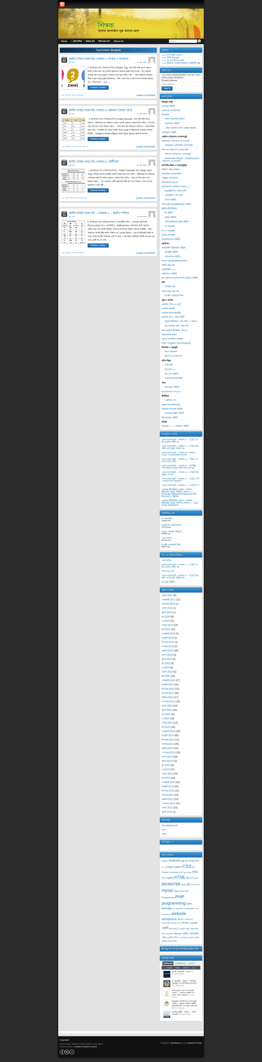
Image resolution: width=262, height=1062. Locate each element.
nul (76, 95)
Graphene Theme (194, 1043)
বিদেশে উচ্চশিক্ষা (171, 351)
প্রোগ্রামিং (194, 933)
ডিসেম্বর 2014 (168, 688)
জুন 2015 (166, 663)
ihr (77, 146)
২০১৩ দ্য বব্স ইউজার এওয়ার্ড (173, 60)
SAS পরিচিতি (170, 217)
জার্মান (80, 253)
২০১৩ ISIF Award (170, 57)
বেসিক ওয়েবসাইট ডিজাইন (175, 119)
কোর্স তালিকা (166, 560)
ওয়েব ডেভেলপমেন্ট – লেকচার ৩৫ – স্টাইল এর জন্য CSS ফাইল (179, 460)
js (188, 884)
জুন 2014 (166, 714)
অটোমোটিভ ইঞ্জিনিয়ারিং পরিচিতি (174, 247)
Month (186, 968)
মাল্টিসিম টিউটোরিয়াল (169, 208)
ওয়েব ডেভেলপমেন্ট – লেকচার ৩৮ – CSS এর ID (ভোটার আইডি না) (180, 440)
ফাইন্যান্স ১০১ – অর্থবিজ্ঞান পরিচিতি (175, 426)
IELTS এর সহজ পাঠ (173, 356)
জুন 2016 (166, 616)
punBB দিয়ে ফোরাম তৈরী (175, 190)
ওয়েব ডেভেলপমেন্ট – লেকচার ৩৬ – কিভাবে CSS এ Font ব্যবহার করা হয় (178, 453)
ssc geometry (178, 908)
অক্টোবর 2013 (167, 748)
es (75, 146)
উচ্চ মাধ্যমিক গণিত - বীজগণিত (176, 325)
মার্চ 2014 (166, 727)
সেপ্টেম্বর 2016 (168, 604)
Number (81, 95)
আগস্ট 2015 (167, 655)
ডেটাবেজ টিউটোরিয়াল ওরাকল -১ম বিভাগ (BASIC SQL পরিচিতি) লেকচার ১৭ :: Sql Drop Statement (180, 502)
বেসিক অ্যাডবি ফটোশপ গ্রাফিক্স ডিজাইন (180, 128)
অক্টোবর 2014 (167, 697)
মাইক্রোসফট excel (170, 182)
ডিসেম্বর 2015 (168, 642)
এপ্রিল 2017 (167, 595)
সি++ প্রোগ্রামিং (168, 230)
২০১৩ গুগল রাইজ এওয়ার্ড (171, 55)
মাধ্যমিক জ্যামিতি (168, 308)
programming (174, 903)
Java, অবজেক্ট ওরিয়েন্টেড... (173, 531)
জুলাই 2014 (167, 710)
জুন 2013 (166, 765)
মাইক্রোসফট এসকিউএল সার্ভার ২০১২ (176, 186)
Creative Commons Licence (85, 1047)
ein (73, 95)
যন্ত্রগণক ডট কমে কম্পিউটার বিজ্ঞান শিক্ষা (181, 948)
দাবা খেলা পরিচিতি (171, 374)
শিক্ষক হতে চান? (168, 571)
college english (173, 867)
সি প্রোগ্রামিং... (168, 518)
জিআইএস (176, 929)
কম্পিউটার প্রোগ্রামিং (189, 923)
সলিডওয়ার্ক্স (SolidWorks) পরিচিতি (176, 204)
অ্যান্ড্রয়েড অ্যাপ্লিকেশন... (172, 525)
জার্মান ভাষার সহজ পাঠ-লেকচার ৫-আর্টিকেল (94, 161)
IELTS (189, 877)
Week (177, 968)
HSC (195, 872)
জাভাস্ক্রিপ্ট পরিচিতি (169, 132)
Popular (167, 963)
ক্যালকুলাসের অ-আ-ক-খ (171, 391)
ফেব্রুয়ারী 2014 (168, 731)
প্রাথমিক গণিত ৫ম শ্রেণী (171, 304)
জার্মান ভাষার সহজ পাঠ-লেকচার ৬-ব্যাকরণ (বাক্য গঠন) (100, 110)
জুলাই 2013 (167, 761)
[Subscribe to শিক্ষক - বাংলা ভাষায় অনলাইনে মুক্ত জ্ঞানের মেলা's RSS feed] (62, 4)
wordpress (169, 919)
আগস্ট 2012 (167, 807)
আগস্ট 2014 (167, 705)
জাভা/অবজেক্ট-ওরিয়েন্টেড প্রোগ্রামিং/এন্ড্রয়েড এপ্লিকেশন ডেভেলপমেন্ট (180, 159)
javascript (171, 883)
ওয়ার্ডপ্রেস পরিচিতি (172, 123)
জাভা (170, 929)
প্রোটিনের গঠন (170, 400)
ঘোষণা (164, 834)
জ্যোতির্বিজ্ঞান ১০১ (169, 269)
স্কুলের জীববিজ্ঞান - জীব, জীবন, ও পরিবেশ (181, 321)
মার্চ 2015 (166, 676)
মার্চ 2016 (166, 629)
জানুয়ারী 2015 (168, 684)
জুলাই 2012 (167, 812)
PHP (179, 896)
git (185, 872)
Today (169, 968)
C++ (163, 867)
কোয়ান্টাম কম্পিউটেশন (170, 178)
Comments (180, 963)
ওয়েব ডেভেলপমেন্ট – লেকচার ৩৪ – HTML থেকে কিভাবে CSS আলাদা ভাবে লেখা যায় (179, 466)
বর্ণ (83, 253)
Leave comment (145, 95)
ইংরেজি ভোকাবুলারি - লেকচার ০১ (182, 971)
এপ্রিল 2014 (167, 722)
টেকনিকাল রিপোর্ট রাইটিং (174, 378)
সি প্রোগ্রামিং (170, 226)
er (72, 146)
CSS (186, 866)
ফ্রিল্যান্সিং (166, 114)
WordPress (175, 1043)
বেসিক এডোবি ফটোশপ (170, 937)
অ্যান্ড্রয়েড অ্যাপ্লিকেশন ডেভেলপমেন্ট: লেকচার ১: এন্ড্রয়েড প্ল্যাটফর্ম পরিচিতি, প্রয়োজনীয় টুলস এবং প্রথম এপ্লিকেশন (184, 1003)
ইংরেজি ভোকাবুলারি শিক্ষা (174, 295)
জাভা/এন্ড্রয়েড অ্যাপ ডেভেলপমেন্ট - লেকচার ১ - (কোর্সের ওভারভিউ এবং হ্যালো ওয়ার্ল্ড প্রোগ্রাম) (183, 992)
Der (75, 198)
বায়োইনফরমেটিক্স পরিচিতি (174, 413)
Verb (83, 146)
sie (80, 146)
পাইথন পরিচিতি (170, 199)
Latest (191, 963)
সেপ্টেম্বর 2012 (168, 803)
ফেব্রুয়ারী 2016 (168, 633)
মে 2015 (166, 667)
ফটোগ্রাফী (169, 364)
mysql (167, 890)
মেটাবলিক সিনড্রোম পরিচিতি (172, 409)
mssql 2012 (195, 885)
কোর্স (73, 62)
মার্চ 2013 (166, 778)
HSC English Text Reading (176, 343)
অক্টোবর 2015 (167, 650)
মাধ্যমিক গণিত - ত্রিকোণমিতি (173, 317)
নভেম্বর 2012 (168, 795)
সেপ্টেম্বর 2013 (168, 752)
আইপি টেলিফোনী (168, 265)
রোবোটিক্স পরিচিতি (171, 252)
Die (85, 198)
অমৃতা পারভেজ (143, 62)
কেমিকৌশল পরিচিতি (169, 273)
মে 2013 (166, 769)
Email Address (169, 80)
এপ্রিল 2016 (167, 625)
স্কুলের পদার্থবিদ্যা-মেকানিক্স (172, 339)
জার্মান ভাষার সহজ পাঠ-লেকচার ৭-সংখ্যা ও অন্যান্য (98, 58)
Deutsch (68, 95)
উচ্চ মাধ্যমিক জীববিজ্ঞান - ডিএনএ (174, 330)
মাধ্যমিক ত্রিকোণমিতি (169, 941)
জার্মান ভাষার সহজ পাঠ (170, 291)
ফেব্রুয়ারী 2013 (168, 782)
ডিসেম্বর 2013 (168, 739)
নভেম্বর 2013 (168, 744)
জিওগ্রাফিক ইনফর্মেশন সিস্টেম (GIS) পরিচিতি (180, 278)
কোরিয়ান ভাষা (170, 286)
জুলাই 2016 (167, 612)
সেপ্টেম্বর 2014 (168, 701)
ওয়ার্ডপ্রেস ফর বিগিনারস (171, 110)
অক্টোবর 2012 (167, 799)
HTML (180, 877)
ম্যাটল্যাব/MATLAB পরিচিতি (177, 221)
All (193, 968)
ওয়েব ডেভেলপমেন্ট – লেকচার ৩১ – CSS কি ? (180, 485)
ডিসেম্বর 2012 (168, 790)
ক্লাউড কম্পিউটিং (168, 235)
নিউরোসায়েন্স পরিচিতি (170, 417)
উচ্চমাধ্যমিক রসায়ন (169, 334)
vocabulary (189, 908)
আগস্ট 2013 (167, 756)
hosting (188, 872)
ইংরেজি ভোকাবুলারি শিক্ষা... (172, 544)
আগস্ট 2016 (167, 608)
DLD (194, 867)
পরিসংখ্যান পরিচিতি (172, 387)
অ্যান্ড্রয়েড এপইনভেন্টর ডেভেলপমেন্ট (179, 145)
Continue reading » (98, 87)
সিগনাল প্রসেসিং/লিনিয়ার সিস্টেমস (175, 261)
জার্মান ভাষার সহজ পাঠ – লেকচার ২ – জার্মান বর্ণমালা (99, 212)
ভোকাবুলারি (183, 937)
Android (174, 860)
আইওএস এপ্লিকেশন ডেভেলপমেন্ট (175, 149)
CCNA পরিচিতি (168, 106)
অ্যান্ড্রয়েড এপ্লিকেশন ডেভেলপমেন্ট (175, 140)
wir (87, 146)
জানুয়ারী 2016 (168, 638)
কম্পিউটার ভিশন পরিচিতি (171, 239)
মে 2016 (166, 621)
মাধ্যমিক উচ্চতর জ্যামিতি (171, 312)
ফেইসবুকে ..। (168, 842)
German (74, 253)
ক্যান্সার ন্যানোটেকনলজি (171, 404)
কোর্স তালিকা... (167, 538)
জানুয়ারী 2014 (168, 735)
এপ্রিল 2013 (167, 773)
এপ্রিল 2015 (167, 671)
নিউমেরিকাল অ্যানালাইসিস (172, 173)
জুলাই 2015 (167, 659)
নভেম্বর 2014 (168, 693)
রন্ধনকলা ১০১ (170, 369)
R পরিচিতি (169, 212)
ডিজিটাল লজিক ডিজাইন (171, 169)
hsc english (168, 878)
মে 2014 (166, 718)
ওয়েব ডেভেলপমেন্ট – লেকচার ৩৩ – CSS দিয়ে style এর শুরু (180, 473)
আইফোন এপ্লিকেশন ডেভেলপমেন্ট (178, 154)
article (67, 198)
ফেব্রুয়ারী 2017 (168, 599)
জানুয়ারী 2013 (168, 786)
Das (72, 198)
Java (196, 878)
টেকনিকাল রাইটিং (185, 929)
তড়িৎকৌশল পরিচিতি (172, 256)
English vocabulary (171, 872)
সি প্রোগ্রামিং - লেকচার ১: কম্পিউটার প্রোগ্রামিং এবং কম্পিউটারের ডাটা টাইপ (184, 982)
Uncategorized (169, 825)
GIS (181, 872)
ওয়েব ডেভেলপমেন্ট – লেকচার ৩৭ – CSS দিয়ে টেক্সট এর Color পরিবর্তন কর (180, 447)
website (179, 913)
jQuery (184, 885)
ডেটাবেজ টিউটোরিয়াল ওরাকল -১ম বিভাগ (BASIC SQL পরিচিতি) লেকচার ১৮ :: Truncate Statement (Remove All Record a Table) (179, 492)
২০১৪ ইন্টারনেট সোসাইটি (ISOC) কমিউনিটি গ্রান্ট (181, 63)
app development (189, 860)
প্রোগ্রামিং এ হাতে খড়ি (174, 195)
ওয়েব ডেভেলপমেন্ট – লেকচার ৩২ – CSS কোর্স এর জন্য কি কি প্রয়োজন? (180, 479)
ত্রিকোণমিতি (169, 934)
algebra (165, 861)
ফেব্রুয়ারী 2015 (168, 680)
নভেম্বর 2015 (168, 646)
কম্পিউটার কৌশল (176, 923)
